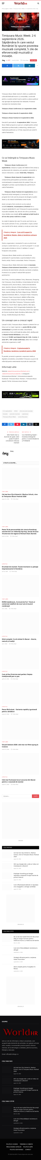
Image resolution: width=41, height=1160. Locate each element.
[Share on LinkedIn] (29, 65)
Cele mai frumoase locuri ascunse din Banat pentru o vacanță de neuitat (18, 781)
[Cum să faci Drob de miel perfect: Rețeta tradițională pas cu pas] (20, 658)
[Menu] (3, 3)
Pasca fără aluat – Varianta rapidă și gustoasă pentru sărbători (19, 710)
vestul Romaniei (22, 417)
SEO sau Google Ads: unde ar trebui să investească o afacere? (26, 865)
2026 (15, 411)
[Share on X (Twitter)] (18, 65)
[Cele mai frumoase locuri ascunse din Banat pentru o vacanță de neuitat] (20, 764)
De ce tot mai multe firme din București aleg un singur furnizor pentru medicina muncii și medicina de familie (26, 938)
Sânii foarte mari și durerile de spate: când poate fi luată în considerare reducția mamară (11, 439)
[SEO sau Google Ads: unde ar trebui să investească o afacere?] (7, 866)
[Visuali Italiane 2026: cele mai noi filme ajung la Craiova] (20, 729)
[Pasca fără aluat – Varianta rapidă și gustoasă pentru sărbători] (20, 693)
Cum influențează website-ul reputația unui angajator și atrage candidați (26, 886)
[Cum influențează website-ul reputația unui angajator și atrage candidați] (7, 887)
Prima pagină (5, 8)
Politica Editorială (16, 1149)
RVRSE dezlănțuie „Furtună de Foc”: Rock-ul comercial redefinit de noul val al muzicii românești (18, 604)
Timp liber (33, 60)
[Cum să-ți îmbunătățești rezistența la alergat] (7, 950)
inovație (5, 414)
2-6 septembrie (7, 411)
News (10, 8)
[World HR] (20, 3)
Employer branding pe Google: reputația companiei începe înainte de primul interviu (26, 875)
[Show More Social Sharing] (37, 65)
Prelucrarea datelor (13, 1147)
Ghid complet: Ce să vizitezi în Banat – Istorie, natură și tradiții (19, 640)
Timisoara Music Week (9, 417)
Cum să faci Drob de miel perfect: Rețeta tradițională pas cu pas (17, 675)
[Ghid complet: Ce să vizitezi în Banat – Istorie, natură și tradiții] (20, 623)
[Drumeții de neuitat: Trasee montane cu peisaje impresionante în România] (20, 551)
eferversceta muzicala (26, 411)
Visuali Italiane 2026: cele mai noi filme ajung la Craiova (20, 746)
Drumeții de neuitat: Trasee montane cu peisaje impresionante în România (20, 568)
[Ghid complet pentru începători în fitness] (7, 969)
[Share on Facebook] (7, 65)
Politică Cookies (12, 1144)
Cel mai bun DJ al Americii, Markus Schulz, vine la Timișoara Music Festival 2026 (20, 495)
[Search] (38, 3)
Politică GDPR (28, 1147)
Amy (9, 60)
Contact (28, 1149)
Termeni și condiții (26, 1144)
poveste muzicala (15, 414)
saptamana (25, 414)
